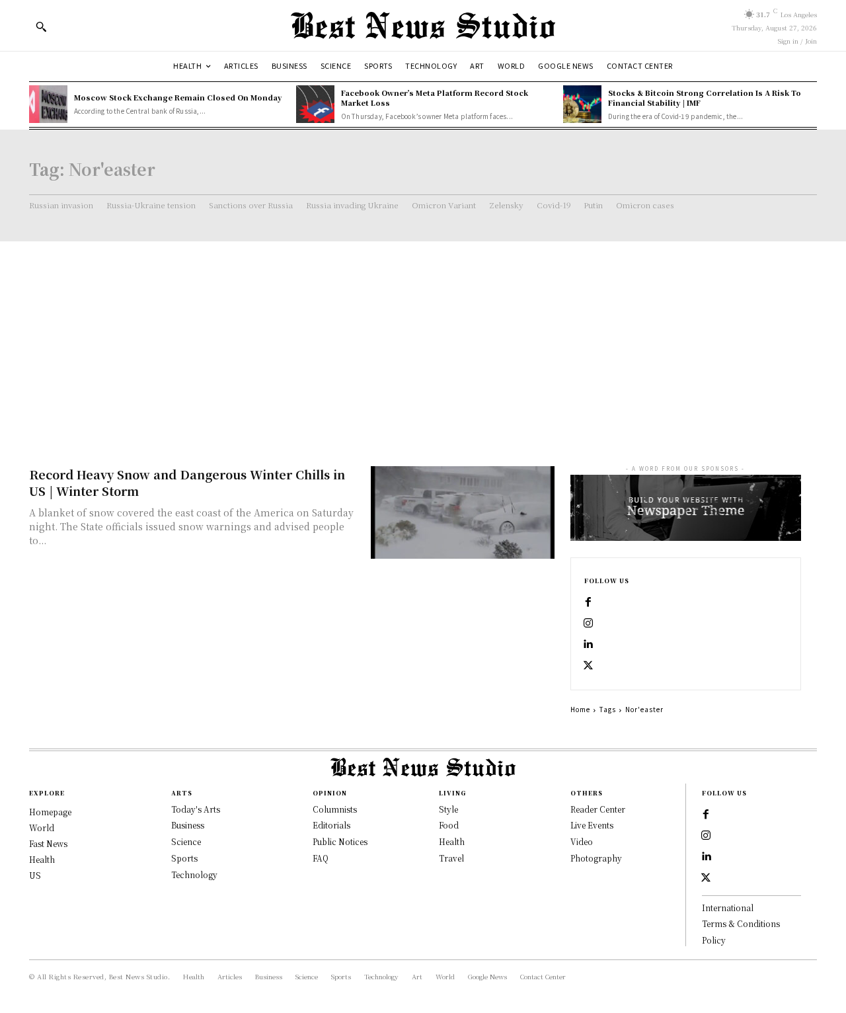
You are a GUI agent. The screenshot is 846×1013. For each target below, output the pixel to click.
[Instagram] (588, 623)
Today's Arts (195, 809)
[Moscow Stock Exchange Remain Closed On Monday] (48, 104)
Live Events (591, 825)
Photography (596, 858)
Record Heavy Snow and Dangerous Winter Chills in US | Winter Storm (187, 482)
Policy (714, 940)
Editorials (331, 825)
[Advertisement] (423, 340)
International (727, 907)
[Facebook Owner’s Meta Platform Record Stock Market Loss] (315, 104)
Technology (194, 874)
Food (449, 825)
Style (448, 809)
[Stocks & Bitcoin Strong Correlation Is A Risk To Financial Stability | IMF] (582, 104)
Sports (184, 858)
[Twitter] (588, 665)
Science (186, 841)
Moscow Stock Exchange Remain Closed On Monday (178, 97)
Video (581, 841)
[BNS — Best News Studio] (423, 25)
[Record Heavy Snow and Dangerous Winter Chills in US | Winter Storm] (463, 512)
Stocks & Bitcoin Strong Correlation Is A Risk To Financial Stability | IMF (704, 97)
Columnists (335, 809)
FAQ (320, 858)
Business (187, 825)
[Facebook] (588, 602)
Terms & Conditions (741, 923)
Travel (451, 858)
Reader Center (597, 809)
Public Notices (340, 841)
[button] (41, 26)
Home (580, 709)
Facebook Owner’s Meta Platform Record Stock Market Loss (434, 97)
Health (452, 841)
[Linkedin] (588, 644)
